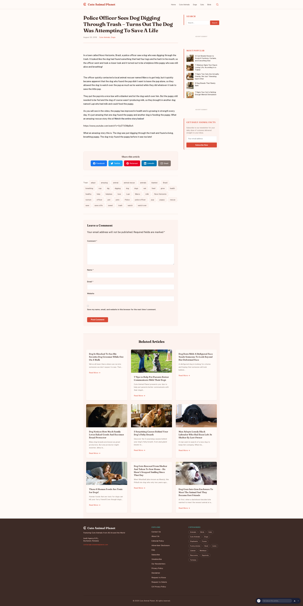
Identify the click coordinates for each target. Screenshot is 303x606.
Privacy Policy (157, 568)
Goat (206, 546)
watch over (142, 205)
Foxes (204, 541)
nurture (88, 200)
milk (147, 194)
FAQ (153, 550)
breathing (89, 188)
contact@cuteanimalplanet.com (95, 544)
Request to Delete (159, 582)
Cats (202, 5)
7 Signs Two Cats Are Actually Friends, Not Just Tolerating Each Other (207, 76)
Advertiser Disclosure (161, 545)
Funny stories (195, 546)
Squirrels (205, 555)
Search (214, 23)
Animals (193, 532)
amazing (104, 183)
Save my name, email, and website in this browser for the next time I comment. (121, 309)
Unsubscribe (157, 559)
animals (143, 183)
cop (100, 188)
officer (99, 200)
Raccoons (194, 555)
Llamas (193, 550)
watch (130, 205)
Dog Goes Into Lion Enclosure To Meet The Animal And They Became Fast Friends (196, 492)
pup (152, 200)
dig (108, 188)
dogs (136, 188)
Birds (209, 5)
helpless (109, 194)
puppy (162, 200)
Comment (92, 241)
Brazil (165, 183)
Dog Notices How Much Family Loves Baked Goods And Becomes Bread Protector (106, 434)
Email (90, 282)
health (172, 188)
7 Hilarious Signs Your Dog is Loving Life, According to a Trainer (206, 67)
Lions (214, 546)
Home (173, 5)
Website (90, 293)
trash (120, 205)
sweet (110, 205)
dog (127, 188)
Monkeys (203, 550)
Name (90, 270)
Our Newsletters (158, 564)
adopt (93, 183)
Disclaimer (156, 573)
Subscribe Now (201, 145)
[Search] (217, 4)
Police (127, 200)
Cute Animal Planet (101, 4)
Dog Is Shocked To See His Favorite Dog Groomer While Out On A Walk (106, 357)
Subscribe (156, 555)
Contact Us (156, 532)
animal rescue (129, 183)
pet (109, 200)
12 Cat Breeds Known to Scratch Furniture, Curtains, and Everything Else (205, 58)
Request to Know (159, 577)
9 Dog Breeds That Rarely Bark (205, 84)
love (119, 194)
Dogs (195, 5)
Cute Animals (184, 5)
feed (153, 188)
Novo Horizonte (160, 194)
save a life (99, 205)
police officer (140, 200)
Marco (137, 194)
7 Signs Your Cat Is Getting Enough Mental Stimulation (205, 93)
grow (163, 188)
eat (145, 188)
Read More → (94, 373)
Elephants (194, 541)
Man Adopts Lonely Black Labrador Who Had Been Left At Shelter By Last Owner (195, 434)
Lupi (128, 194)
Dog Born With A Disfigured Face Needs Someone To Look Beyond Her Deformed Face (196, 357)
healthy (88, 194)
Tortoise (193, 560)
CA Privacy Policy (159, 586)
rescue (172, 200)
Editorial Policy (158, 541)
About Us (155, 536)
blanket (155, 183)
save (87, 205)
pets (117, 200)
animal (115, 183)
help (98, 194)
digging (118, 188)
